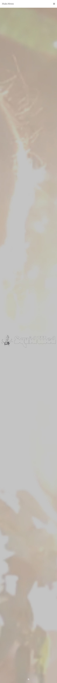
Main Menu (8, 3)
